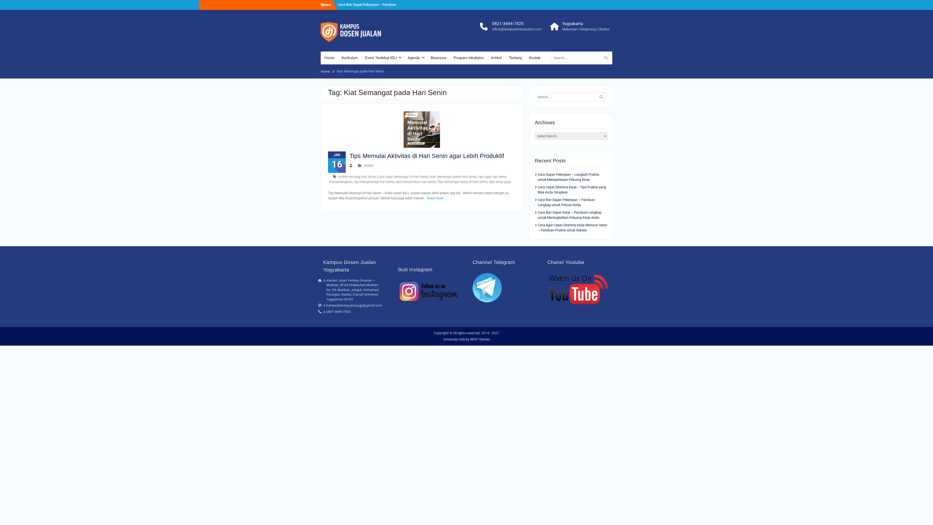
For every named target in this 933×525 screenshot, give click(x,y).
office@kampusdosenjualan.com (517, 29)
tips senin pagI (500, 182)
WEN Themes (480, 339)
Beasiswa (438, 58)
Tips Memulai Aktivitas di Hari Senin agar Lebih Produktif (426, 155)
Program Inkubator (469, 58)
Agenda (414, 58)
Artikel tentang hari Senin (357, 177)
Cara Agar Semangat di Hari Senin (402, 177)
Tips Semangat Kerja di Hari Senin (462, 182)
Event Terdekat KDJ (381, 58)
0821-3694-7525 (508, 23)
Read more (435, 198)
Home (329, 58)
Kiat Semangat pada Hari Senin (453, 177)
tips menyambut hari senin (416, 182)
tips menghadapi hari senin (374, 182)
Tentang (515, 58)
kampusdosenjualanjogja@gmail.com (354, 305)
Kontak (535, 58)
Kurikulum (350, 58)
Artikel (496, 58)
